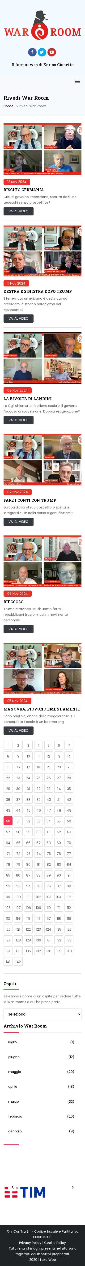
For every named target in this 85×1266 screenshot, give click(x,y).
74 (38, 853)
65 (18, 843)
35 (69, 788)
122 (28, 929)
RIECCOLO (14, 601)
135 (18, 951)
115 (28, 918)
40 (49, 799)
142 (18, 962)
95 (39, 886)
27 (59, 778)
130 (38, 940)
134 (8, 951)
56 (69, 821)
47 (49, 810)
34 (59, 788)
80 (28, 864)
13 (58, 756)
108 (28, 907)
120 (8, 929)
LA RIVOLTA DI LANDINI (28, 398)
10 (28, 756)
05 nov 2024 (17, 700)
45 (28, 810)
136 (28, 951)
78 (8, 864)
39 (39, 799)
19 (48, 767)
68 (49, 843)
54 (49, 821)
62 (59, 832)
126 (69, 929)
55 (59, 821)
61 (48, 832)
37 (18, 799)
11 (38, 756)
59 (28, 832)
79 (18, 864)
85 (8, 875)
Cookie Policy (55, 1242)
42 (69, 799)
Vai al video (18, 211)
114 (18, 918)
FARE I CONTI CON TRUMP (30, 500)
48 (59, 810)
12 (48, 756)
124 (48, 929)
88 (38, 875)
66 (28, 843)
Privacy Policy (30, 1242)
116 (39, 918)
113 (8, 918)
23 (18, 778)
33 (49, 788)
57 (8, 832)
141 (8, 962)
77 (69, 853)
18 (38, 767)
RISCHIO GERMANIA (24, 189)
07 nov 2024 (17, 492)
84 (69, 864)
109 (38, 907)
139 (58, 951)
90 (59, 875)
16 (18, 767)
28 (69, 778)
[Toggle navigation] (77, 81)
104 (59, 897)
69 (59, 843)
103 (48, 897)
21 (69, 767)
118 (59, 918)
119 (69, 918)
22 (8, 778)
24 (28, 778)
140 (69, 951)
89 (49, 875)
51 (18, 821)
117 (49, 918)
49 (69, 810)
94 (28, 886)
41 (58, 799)
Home (8, 106)
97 (59, 886)
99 (8, 897)
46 (38, 810)
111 (58, 907)
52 (28, 821)
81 (38, 864)
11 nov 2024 (16, 283)
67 (38, 843)
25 (38, 778)
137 (38, 951)
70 (69, 843)
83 (59, 864)
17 (28, 767)
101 (28, 897)
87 (28, 875)
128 (18, 940)
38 (28, 799)
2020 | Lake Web (42, 1259)
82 (49, 864)
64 (8, 843)
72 (18, 853)
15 (8, 767)
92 (8, 886)
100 (18, 897)
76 (59, 853)
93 (18, 886)
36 (8, 799)
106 (8, 907)
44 (18, 810)
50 (8, 821)
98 (69, 886)
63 (69, 832)
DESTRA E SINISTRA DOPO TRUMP (38, 291)
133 (69, 940)
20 (59, 767)
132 (58, 940)
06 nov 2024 (17, 593)
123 (38, 929)
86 (18, 875)
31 (28, 788)
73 (28, 853)
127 (8, 940)
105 (69, 897)
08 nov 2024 (17, 390)
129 (28, 940)
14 (69, 756)
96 (49, 886)
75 (49, 853)
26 (49, 778)
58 (18, 832)
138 (48, 951)
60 (38, 832)
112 (69, 907)
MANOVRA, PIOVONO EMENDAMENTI (42, 708)
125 (58, 929)
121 (18, 929)
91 (69, 875)
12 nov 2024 (16, 181)
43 (8, 810)
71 (8, 853)
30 (18, 788)
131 (49, 940)
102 (38, 897)
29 (8, 788)
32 (38, 788)
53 (38, 821)
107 (18, 907)
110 (49, 907)
